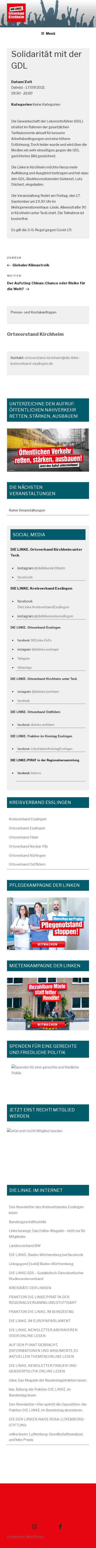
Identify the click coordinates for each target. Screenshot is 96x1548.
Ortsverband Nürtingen (27, 855)
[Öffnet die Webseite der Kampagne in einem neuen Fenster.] (48, 923)
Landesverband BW (25, 1246)
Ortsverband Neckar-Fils (28, 846)
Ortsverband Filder (23, 837)
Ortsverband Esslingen (27, 828)
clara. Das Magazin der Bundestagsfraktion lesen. (48, 1380)
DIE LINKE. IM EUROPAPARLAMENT (40, 1321)
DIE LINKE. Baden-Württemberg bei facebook (46, 1255)
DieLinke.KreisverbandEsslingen (43, 607)
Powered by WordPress (25, 1537)
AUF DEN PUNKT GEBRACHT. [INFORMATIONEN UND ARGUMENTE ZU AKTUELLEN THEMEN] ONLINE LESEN (43, 1351)
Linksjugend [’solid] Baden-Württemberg (41, 1264)
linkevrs (36, 773)
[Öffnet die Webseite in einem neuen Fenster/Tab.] (48, 1151)
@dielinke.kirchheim (49, 568)
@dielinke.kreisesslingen (53, 616)
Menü (50, 33)
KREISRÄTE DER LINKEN (30, 1288)
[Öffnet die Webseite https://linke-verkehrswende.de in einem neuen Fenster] (48, 450)
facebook (25, 577)
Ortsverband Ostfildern (27, 864)
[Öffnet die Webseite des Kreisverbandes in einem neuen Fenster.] (48, 1079)
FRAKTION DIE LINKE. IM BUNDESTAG (41, 1312)
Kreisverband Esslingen (28, 819)
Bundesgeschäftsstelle (27, 1222)
